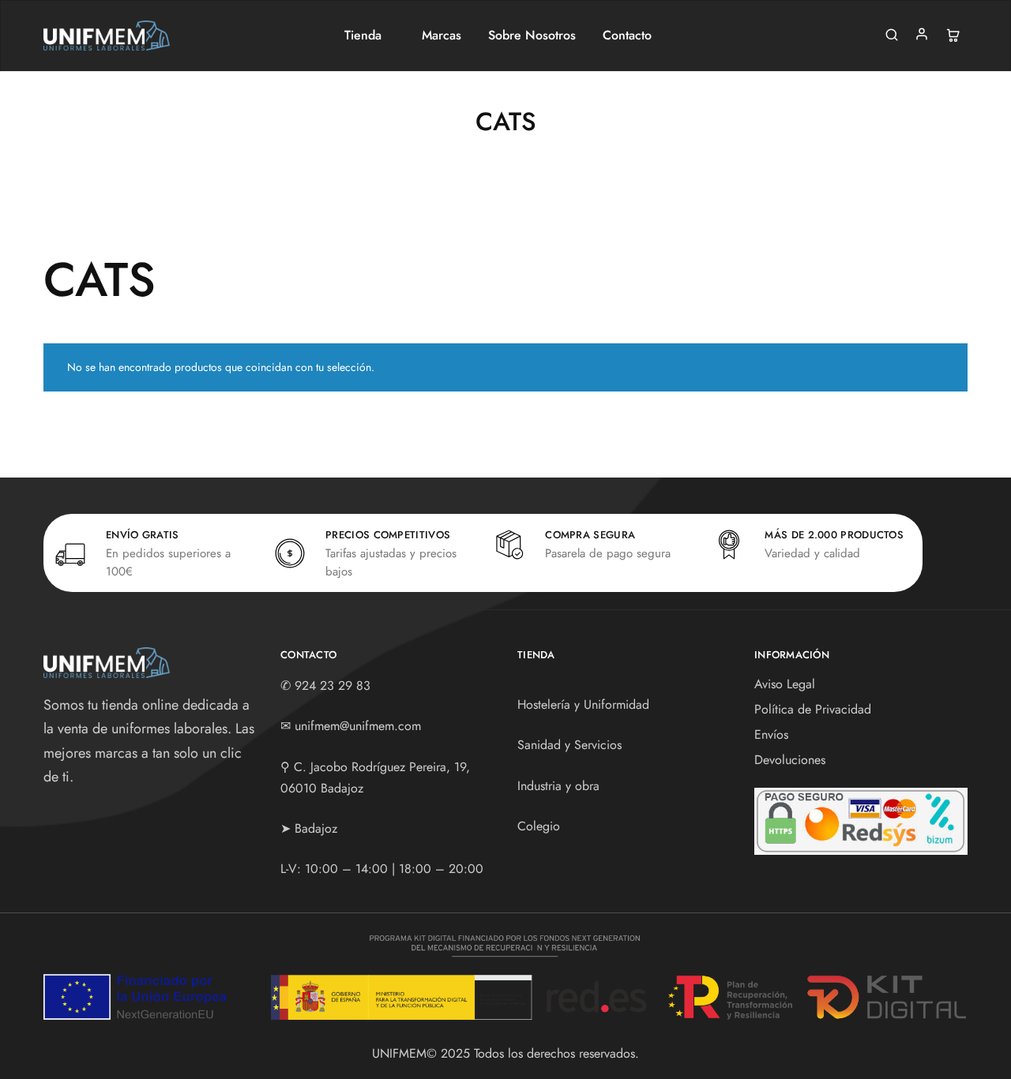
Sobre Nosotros (532, 35)
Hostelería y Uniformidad (583, 704)
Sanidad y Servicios (569, 745)
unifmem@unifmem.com (358, 726)
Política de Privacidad (812, 709)
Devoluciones (789, 760)
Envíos (771, 734)
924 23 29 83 (332, 685)
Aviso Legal (784, 684)
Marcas (441, 35)
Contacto (627, 35)
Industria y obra (558, 786)
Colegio (538, 826)
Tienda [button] (362, 35)
